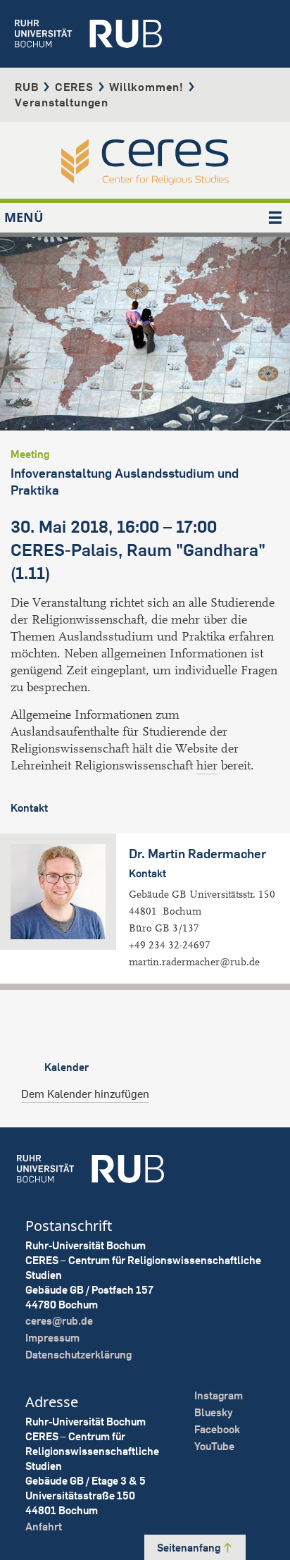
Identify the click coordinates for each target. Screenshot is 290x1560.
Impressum (52, 1337)
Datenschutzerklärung (78, 1354)
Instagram (218, 1395)
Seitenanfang (189, 1547)
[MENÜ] (275, 218)
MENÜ (24, 217)
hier (207, 765)
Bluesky (213, 1412)
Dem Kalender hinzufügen (85, 1094)
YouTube (214, 1446)
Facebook (217, 1429)
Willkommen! (146, 87)
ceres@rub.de (59, 1320)
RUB (27, 87)
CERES (74, 87)
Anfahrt (43, 1526)
